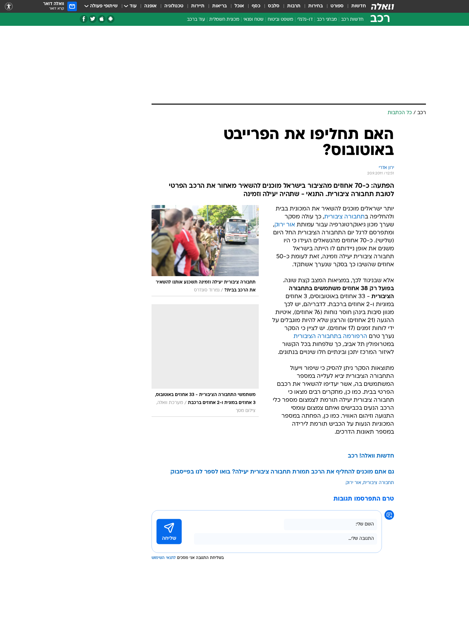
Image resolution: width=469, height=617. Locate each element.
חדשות (358, 6)
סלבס (273, 6)
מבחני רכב (327, 20)
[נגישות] (9, 7)
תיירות (198, 6)
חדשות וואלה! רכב (371, 456)
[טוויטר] (93, 19)
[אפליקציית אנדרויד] (111, 19)
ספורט (337, 6)
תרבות (294, 6)
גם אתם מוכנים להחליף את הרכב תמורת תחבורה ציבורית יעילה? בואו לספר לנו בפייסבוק (282, 472)
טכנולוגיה (173, 6)
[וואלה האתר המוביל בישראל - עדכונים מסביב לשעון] (382, 6)
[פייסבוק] (84, 19)
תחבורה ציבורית (344, 217)
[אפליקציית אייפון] (102, 19)
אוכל (239, 6)
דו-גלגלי (305, 20)
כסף (256, 6)
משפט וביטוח (280, 20)
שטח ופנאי (253, 20)
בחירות (315, 6)
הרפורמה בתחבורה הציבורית (330, 337)
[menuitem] (355, 6)
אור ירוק (284, 225)
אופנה (150, 6)
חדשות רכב (352, 20)
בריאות (219, 6)
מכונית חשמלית (224, 20)
